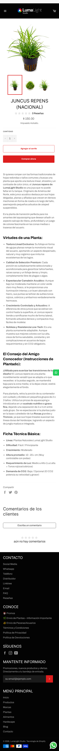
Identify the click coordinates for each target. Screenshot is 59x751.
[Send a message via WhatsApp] (53, 745)
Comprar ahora (28, 159)
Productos (8, 702)
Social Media (10, 564)
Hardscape (9, 721)
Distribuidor (9, 578)
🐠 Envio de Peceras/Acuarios (19, 623)
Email (6, 588)
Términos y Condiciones (16, 628)
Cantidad (8, 131)
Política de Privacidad (14, 632)
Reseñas (8, 598)
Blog (5, 726)
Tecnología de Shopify (35, 741)
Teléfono (7, 573)
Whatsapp (8, 569)
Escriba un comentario (30, 525)
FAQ (5, 593)
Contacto (8, 731)
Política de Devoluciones (16, 637)
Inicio (6, 697)
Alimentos (8, 717)
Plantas (7, 712)
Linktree (7, 583)
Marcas (7, 707)
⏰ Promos (9, 613)
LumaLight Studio (17, 741)
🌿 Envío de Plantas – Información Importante (27, 618)
